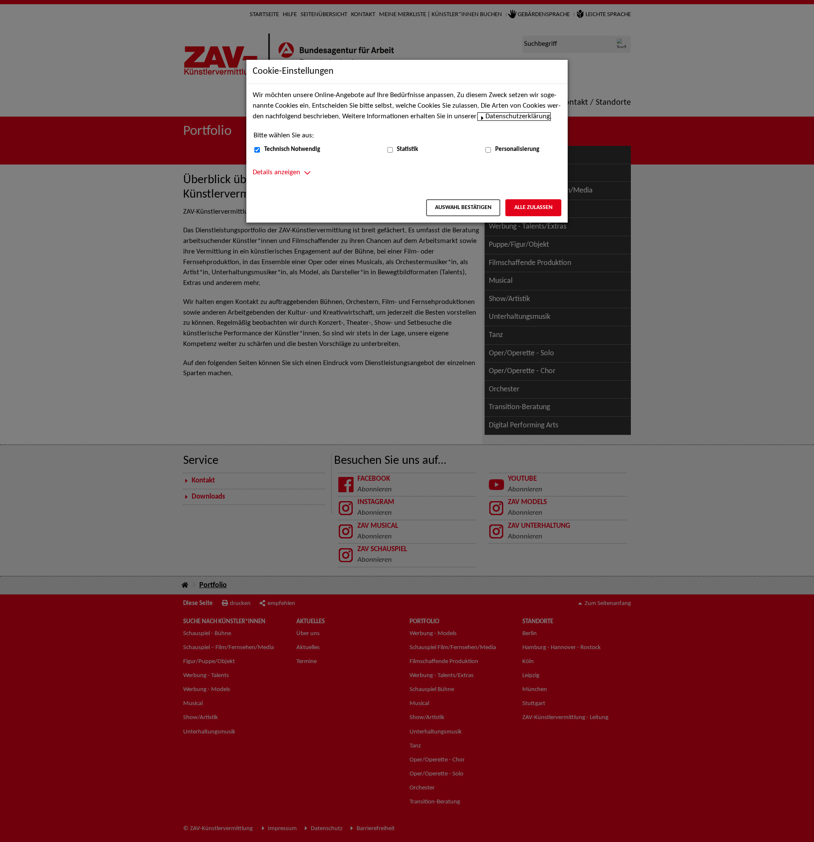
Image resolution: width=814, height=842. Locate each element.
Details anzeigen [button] (276, 172)
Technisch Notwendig (292, 149)
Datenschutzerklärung (517, 116)
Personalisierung (517, 149)
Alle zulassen (533, 207)
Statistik (407, 149)
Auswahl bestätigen (463, 207)
